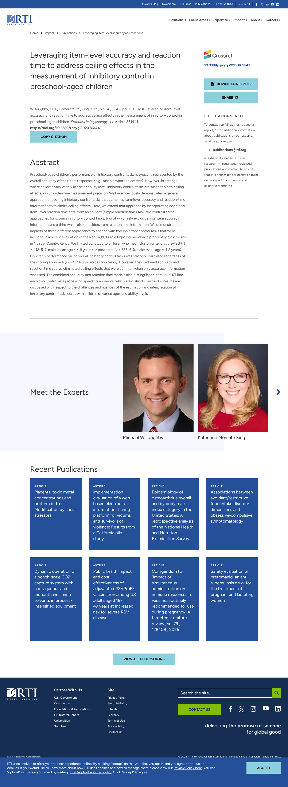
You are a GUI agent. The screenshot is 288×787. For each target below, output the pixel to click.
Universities (62, 720)
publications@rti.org (229, 150)
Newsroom (169, 3)
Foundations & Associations (72, 709)
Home (34, 33)
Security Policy (117, 703)
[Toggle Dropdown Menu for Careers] (280, 20)
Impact (49, 33)
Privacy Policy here (188, 768)
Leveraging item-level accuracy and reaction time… (115, 33)
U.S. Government (65, 697)
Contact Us (115, 732)
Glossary (113, 715)
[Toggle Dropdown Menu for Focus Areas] (210, 20)
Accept (269, 768)
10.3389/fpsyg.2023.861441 (227, 65)
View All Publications (144, 659)
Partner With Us (223, 3)
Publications (202, 3)
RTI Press (185, 3)
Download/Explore (234, 84)
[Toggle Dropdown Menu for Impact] (247, 20)
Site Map (113, 709)
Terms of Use (116, 720)
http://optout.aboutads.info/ (91, 772)
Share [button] (227, 98)
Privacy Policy (116, 697)
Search (241, 4)
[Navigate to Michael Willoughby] (158, 388)
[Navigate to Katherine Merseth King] (233, 388)
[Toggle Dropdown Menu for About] (262, 20)
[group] (160, 392)
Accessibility (116, 726)
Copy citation (54, 137)
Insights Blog (150, 3)
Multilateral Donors (66, 715)
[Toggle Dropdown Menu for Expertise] (230, 20)
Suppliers (60, 726)
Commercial (62, 703)
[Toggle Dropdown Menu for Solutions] (185, 20)
